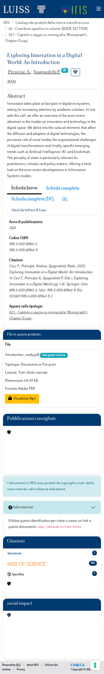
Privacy (21, 669)
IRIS (6, 23)
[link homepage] (26, 9)
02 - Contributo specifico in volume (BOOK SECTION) (48, 29)
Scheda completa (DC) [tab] (32, 199)
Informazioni (22, 507)
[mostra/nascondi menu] (98, 9)
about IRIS (33, 665)
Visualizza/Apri (24, 399)
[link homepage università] (73, 9)
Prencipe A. (19, 72)
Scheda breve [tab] (24, 188)
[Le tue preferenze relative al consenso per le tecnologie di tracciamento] (95, 665)
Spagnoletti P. (47, 72)
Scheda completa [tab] (62, 188)
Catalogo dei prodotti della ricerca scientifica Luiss (52, 23)
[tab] (65, 199)
